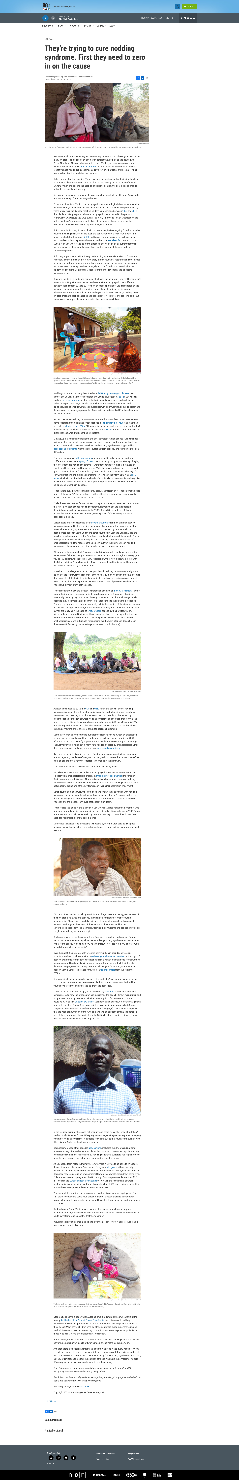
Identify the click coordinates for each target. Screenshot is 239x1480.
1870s (109, 429)
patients (73, 448)
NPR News (49, 39)
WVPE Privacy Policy (136, 1459)
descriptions (60, 448)
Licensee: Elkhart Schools (105, 1454)
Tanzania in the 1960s (112, 422)
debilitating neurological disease (113, 393)
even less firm (115, 240)
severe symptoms (71, 400)
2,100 (86, 237)
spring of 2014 (86, 461)
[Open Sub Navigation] (55, 26)
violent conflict (107, 969)
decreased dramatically (108, 748)
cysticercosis (94, 611)
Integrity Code (133, 1454)
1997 (124, 211)
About (113, 26)
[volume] (53, 18)
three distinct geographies (109, 776)
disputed (109, 991)
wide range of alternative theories (107, 956)
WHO (96, 708)
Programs (47, 26)
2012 (134, 211)
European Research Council (83, 1180)
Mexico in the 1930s (75, 426)
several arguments (100, 522)
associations (95, 1148)
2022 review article (84, 1001)
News (61, 26)
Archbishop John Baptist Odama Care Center (83, 1320)
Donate (190, 6)
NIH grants (112, 1167)
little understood (89, 166)
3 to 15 (120, 396)
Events (87, 26)
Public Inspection (102, 1459)
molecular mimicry (123, 590)
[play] (45, 18)
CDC (87, 708)
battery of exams (83, 458)
